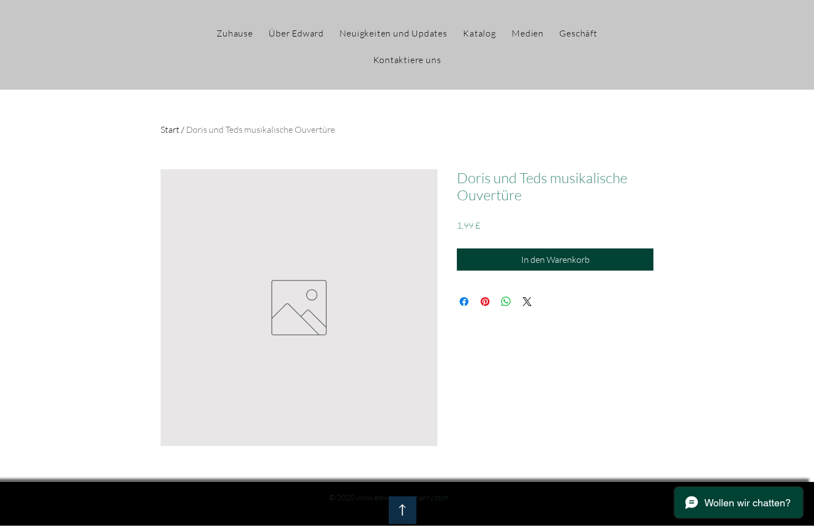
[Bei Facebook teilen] (464, 301)
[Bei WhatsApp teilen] (506, 301)
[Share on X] (527, 301)
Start (170, 129)
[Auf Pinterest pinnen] (485, 301)
